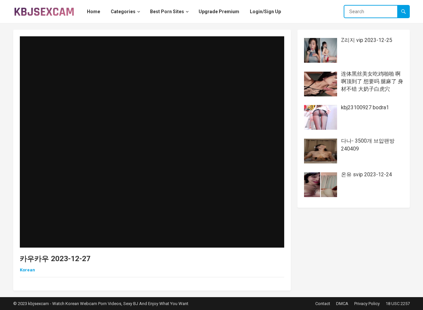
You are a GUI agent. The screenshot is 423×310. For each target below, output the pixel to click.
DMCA (342, 303)
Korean (27, 269)
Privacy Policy (367, 303)
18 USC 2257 (398, 303)
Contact (322, 303)
